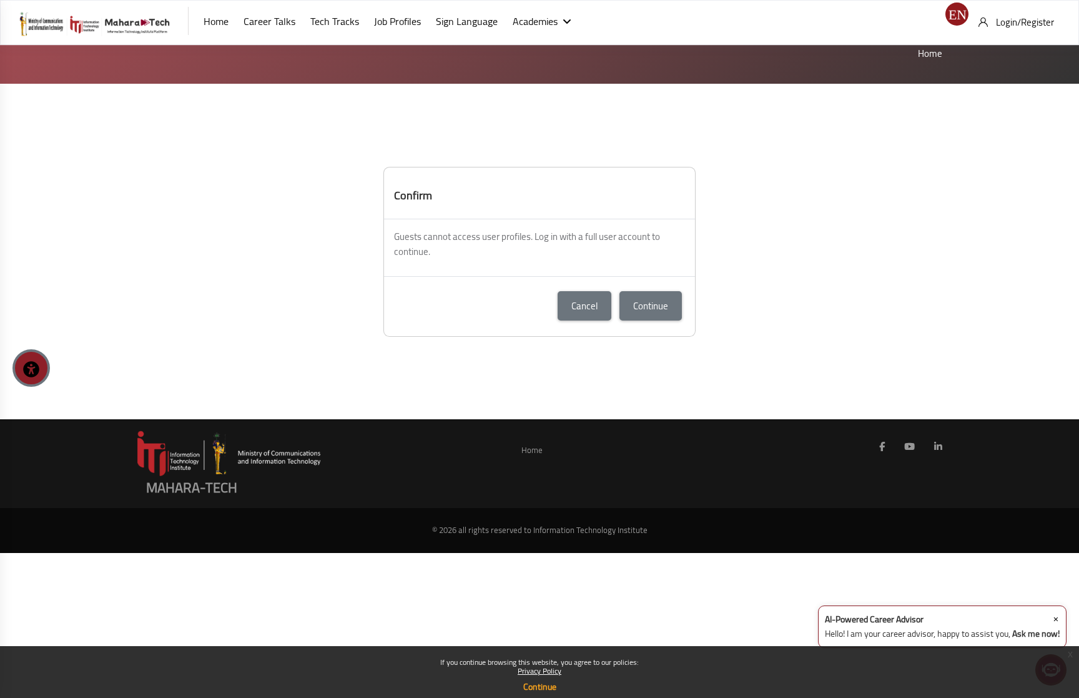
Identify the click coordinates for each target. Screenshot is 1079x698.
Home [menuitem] (216, 21)
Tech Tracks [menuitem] (334, 21)
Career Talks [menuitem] (269, 21)
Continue (539, 687)
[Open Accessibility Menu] (31, 368)
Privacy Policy (539, 671)
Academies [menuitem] (535, 21)
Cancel (584, 306)
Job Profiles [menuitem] (397, 21)
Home (930, 53)
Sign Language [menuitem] (467, 21)
